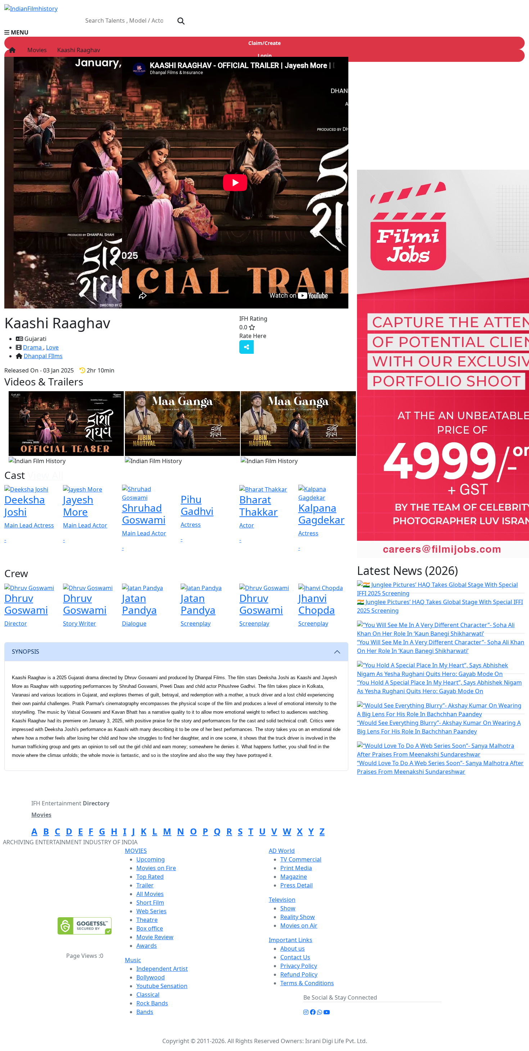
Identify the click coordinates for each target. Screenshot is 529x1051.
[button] (264, 32)
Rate (281, 336)
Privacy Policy (298, 966)
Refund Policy (298, 974)
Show (287, 908)
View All (45, 475)
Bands (144, 1012)
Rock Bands (152, 1003)
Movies (35, 50)
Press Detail (296, 885)
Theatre (147, 920)
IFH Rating (253, 319)
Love (52, 347)
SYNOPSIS (25, 651)
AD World (282, 851)
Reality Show (297, 917)
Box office (149, 928)
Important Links (290, 940)
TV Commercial (300, 859)
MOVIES (136, 851)
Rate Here (252, 336)
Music (133, 960)
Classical (147, 995)
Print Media (296, 868)
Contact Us (295, 957)
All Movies (150, 894)
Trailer (145, 885)
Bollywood (150, 977)
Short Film (150, 902)
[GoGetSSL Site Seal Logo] (85, 925)
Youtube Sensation (161, 986)
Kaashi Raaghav (78, 50)
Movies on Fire (156, 868)
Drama (33, 347)
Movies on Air (298, 925)
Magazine (293, 877)
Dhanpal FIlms (43, 356)
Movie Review (154, 937)
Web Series (151, 911)
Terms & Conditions (307, 983)
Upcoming (150, 859)
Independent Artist (162, 969)
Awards (146, 946)
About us (292, 948)
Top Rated (150, 877)
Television (282, 900)
